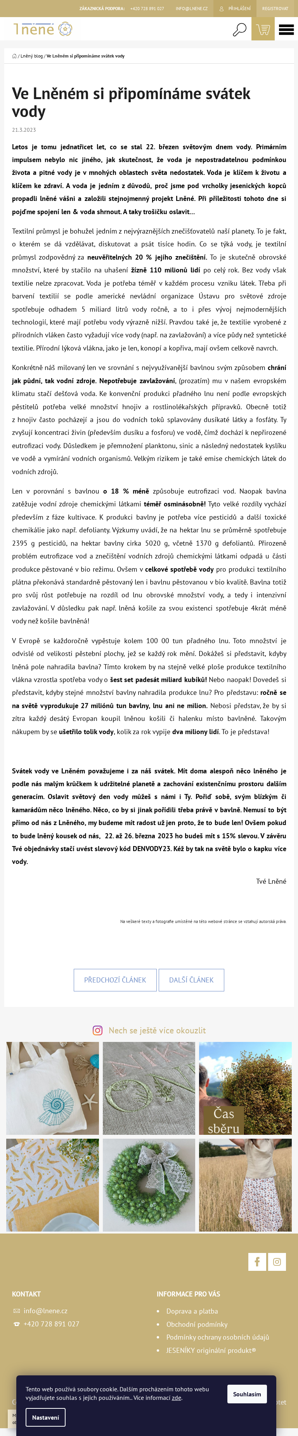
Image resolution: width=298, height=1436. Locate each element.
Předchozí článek (115, 979)
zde (176, 1397)
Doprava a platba (192, 1311)
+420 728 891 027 (52, 1323)
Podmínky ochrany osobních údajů (217, 1337)
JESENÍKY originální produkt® (211, 1350)
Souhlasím (247, 1394)
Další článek (191, 979)
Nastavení (45, 1417)
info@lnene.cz (46, 1310)
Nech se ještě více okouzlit (157, 1030)
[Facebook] (257, 1262)
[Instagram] (277, 1262)
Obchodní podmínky (196, 1324)
